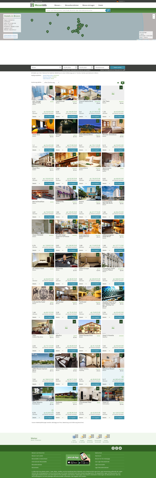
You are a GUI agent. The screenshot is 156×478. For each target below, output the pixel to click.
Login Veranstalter (100, 464)
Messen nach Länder (37, 456)
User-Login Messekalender (102, 461)
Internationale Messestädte (39, 461)
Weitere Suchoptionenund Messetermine (111, 70)
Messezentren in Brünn (10, 37)
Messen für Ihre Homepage (102, 459)
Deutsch (121, 1)
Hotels (100, 5)
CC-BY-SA (154, 39)
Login (31, 1)
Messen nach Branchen (38, 453)
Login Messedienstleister (102, 467)
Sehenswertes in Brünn (10, 35)
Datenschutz (98, 453)
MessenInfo (38, 5)
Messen (57, 5)
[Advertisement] (78, 52)
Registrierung (38, 1)
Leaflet (139, 39)
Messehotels (35, 467)
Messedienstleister (72, 5)
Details (34, 116)
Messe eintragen (88, 5)
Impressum (98, 456)
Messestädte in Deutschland (39, 459)
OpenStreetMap (146, 39)
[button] (77, 24)
